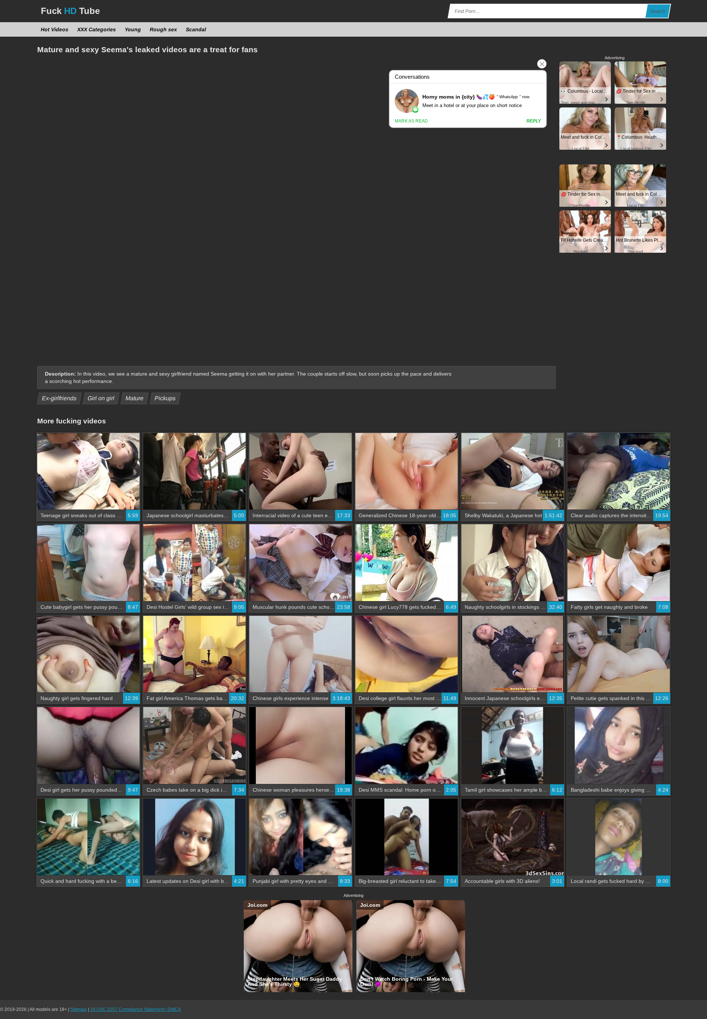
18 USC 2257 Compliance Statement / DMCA (135, 1009)
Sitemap (78, 1009)
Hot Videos (55, 29)
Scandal (196, 29)
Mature (134, 398)
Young (133, 29)
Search (658, 11)
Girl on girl (101, 398)
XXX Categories (97, 29)
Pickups (165, 398)
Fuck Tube (70, 11)
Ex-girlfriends (59, 398)
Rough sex (164, 29)
